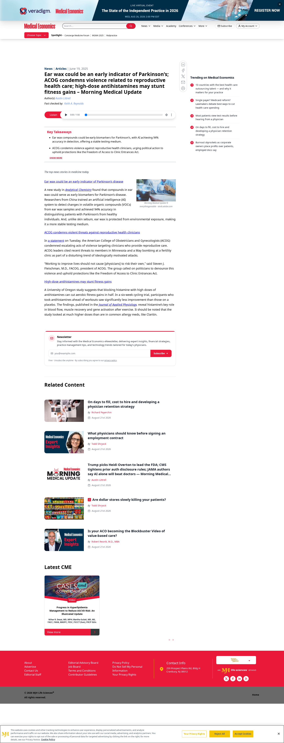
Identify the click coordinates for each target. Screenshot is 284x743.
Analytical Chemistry (78, 190)
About (28, 663)
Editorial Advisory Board (83, 663)
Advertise (30, 666)
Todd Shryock (99, 443)
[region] (142, 734)
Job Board (74, 666)
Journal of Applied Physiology (118, 305)
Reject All (219, 733)
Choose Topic (34, 35)
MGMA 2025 (98, 35)
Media (156, 25)
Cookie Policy (48, 739)
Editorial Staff (32, 674)
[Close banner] (279, 4)
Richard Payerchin (102, 412)
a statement (56, 241)
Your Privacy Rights (124, 674)
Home (255, 694)
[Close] (278, 733)
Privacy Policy (120, 663)
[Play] (66, 115)
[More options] (171, 114)
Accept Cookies (243, 733)
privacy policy (110, 360)
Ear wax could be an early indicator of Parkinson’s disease (83, 181)
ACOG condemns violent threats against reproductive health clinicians (92, 232)
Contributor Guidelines (82, 674)
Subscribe (159, 353)
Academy (171, 25)
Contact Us (31, 670)
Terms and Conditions (82, 670)
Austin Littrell (99, 479)
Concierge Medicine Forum (77, 35)
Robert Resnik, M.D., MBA (105, 541)
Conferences (186, 25)
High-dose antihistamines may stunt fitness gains (78, 281)
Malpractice (111, 35)
